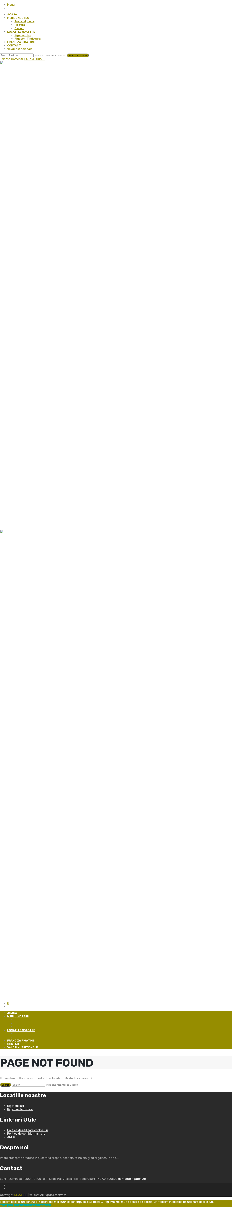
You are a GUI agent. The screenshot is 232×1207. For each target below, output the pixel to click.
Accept (5, 1205)
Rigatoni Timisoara (27, 38)
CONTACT (14, 45)
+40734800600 (34, 59)
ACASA (12, 14)
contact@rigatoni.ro (132, 1179)
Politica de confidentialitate (26, 1133)
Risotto (19, 24)
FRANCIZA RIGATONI (20, 42)
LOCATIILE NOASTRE (21, 31)
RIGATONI (20, 1195)
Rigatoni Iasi (22, 35)
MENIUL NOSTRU (18, 18)
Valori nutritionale (19, 49)
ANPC (11, 1137)
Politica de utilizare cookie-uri (27, 1130)
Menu (11, 4)
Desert (19, 28)
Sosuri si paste (24, 21)
